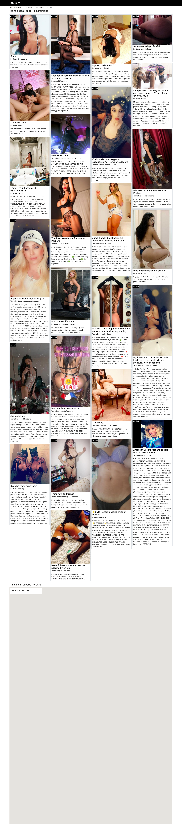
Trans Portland (18, 122)
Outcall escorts (15, 7)
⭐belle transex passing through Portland (109, 513)
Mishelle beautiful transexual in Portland (149, 191)
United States (28, 7)
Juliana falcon (17, 416)
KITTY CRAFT (14, 3)
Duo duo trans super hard (23, 486)
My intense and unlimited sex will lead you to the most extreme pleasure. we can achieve (150, 360)
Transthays (98, 422)
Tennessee (39, 7)
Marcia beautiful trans (62, 321)
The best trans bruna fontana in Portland (68, 239)
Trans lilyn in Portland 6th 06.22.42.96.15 (23, 189)
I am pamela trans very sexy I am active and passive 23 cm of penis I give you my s (151, 93)
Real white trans (59, 155)
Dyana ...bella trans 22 (104, 65)
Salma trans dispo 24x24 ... (147, 46)
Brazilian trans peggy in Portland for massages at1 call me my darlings (111, 329)
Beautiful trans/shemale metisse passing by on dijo (68, 566)
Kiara (13, 56)
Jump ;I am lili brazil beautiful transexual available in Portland (108, 239)
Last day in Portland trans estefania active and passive (70, 77)
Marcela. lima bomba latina (65, 408)
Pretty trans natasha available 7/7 (151, 270)
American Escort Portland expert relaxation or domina (150, 451)
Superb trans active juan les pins (27, 298)
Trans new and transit (62, 494)
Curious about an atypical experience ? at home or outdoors (110, 160)
